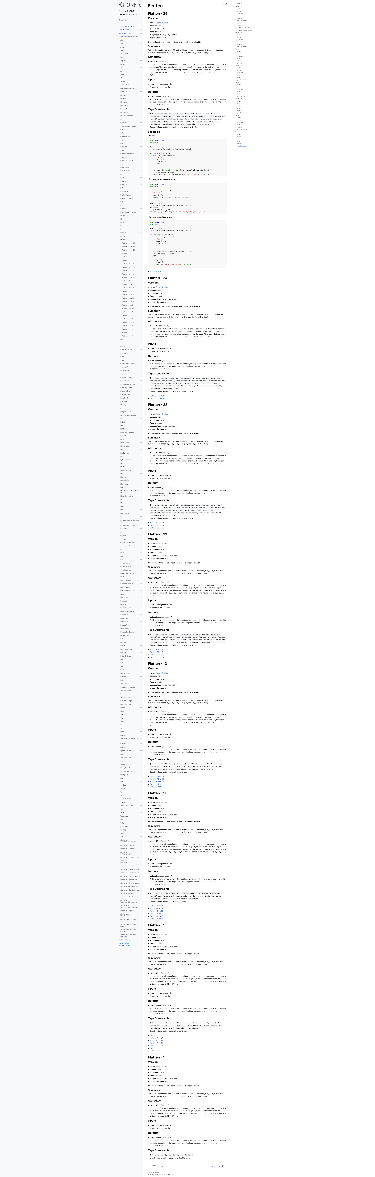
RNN (122, 577)
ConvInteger (124, 167)
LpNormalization (126, 460)
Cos (121, 174)
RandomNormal (125, 580)
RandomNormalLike (127, 584)
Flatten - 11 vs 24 (128, 281)
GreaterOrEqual (126, 377)
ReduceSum (124, 628)
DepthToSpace (125, 195)
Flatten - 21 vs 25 (128, 253)
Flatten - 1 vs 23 (128, 322)
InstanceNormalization (128, 415)
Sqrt (122, 761)
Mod (122, 506)
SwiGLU (123, 785)
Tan (121, 792)
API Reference (124, 30)
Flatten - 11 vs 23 (128, 284)
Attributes (240, 13)
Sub (121, 778)
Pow (122, 560)
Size (121, 728)
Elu (121, 219)
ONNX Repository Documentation (125, 944)
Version (239, 9)
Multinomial (124, 513)
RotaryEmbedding (126, 656)
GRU (122, 343)
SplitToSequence (126, 757)
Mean (122, 487)
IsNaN (122, 422)
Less (122, 439)
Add (121, 50)
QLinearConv (125, 563)
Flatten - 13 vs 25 (128, 264)
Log (121, 450)
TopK (122, 813)
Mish (122, 503)
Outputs (239, 18)
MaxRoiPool (124, 480)
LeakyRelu (124, 436)
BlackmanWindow (126, 116)
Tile (121, 809)
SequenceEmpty (126, 690)
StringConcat (125, 768)
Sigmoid (123, 714)
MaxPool (123, 477)
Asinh (122, 71)
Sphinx (157, 1174)
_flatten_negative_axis (245, 30)
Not (121, 532)
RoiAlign (123, 653)
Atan (122, 74)
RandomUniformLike (127, 591)
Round (122, 659)
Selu (122, 680)
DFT (121, 188)
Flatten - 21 (238, 65)
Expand (123, 233)
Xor (121, 837)
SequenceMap (125, 704)
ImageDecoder (125, 412)
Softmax (123, 735)
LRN (121, 425)
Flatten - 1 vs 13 (127, 329)
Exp (121, 229)
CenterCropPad (126, 136)
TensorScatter (125, 799)
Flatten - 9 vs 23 (128, 302)
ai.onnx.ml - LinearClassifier (130, 873)
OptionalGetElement (127, 542)
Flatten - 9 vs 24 (128, 298)
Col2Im (122, 143)
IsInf (121, 419)
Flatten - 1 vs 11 (127, 332)
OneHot (123, 535)
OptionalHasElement (127, 546)
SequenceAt (124, 683)
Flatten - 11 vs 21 (128, 288)
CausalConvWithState (128, 126)
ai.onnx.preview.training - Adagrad (129, 920)
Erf (121, 226)
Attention (123, 81)
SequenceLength (126, 701)
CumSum (123, 185)
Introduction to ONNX (126, 26)
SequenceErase (126, 694)
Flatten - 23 (238, 49)
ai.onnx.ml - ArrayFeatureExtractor (128, 841)
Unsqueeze (124, 826)
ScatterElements (126, 673)
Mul (121, 510)
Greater (123, 374)
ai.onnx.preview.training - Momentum (129, 935)
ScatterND (124, 677)
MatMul (123, 467)
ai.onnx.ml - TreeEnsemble (129, 897)
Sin (121, 721)
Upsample (123, 830)
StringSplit (124, 775)
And (121, 57)
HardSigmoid (125, 394)
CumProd (123, 181)
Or (121, 549)
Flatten (123, 240)
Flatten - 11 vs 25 (128, 277)
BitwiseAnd (124, 102)
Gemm (122, 360)
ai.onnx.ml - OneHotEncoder (130, 883)
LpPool (122, 463)
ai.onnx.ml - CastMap (127, 849)
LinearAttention (125, 446)
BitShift (123, 99)
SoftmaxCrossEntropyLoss (129, 739)
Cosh (122, 178)
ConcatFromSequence (128, 154)
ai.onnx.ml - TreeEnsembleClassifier (128, 901)
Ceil (121, 129)
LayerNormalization (127, 432)
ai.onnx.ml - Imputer (127, 866)
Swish (122, 788)
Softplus (123, 744)
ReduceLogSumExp (127, 611)
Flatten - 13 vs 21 (128, 274)
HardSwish (124, 398)
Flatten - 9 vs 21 (128, 305)
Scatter (123, 670)
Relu (122, 639)
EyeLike (123, 236)
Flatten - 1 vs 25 (127, 315)
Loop (122, 456)
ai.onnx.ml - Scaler (127, 893)
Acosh (122, 47)
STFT (122, 663)
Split (122, 754)
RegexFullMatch (126, 635)
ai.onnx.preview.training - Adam (129, 925)
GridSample (124, 381)
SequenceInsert (126, 697)
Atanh (122, 78)
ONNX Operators (125, 33)
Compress (124, 147)
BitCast (123, 95)
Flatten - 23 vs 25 (128, 247)
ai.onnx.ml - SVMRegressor (130, 890)
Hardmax (123, 401)
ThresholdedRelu (126, 806)
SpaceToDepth (125, 751)
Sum (122, 782)
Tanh (122, 795)
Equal (122, 222)
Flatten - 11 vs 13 (128, 291)
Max (121, 474)
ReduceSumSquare (127, 632)
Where (122, 833)
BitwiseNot (124, 105)
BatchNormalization (127, 88)
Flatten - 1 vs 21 (127, 326)
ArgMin (122, 64)
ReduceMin (124, 622)
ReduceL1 (123, 601)
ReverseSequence (126, 649)
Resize (122, 646)
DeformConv (124, 191)
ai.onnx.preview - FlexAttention (126, 915)
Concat (123, 150)
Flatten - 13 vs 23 (128, 271)
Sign (122, 718)
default (240, 25)
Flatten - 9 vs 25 (128, 295)
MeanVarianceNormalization (129, 492)
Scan (122, 666)
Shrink (122, 711)
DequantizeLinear (126, 198)
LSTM (122, 429)
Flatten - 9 (238, 115)
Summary (239, 11)
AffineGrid (124, 54)
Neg (121, 517)
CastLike (123, 123)
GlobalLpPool (125, 367)
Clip (121, 140)
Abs (121, 40)
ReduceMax (124, 615)
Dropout (123, 209)
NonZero (123, 529)
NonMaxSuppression (127, 525)
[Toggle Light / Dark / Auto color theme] (226, 4)
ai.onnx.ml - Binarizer (127, 845)
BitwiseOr (123, 109)
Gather (122, 346)
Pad (121, 556)
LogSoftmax (124, 453)
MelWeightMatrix (126, 496)
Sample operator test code (129, 37)
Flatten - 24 (238, 32)
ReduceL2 (124, 604)
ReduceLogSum (126, 608)
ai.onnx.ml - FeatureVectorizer (126, 861)
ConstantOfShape (126, 160)
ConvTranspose (125, 171)
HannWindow (125, 391)
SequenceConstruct (127, 687)
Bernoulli (123, 92)
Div (121, 205)
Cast (122, 119)
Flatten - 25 (238, 6)
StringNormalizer (126, 771)
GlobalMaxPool (125, 370)
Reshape (123, 642)
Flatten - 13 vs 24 (128, 267)
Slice (122, 732)
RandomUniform (126, 587)
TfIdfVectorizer (125, 802)
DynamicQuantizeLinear (129, 212)
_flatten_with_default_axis (246, 28)
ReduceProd (124, 625)
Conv (122, 164)
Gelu (122, 357)
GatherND (124, 353)
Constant (123, 157)
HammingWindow (126, 388)
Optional (123, 539)
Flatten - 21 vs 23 (128, 260)
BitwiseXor (124, 112)
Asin (121, 68)
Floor (122, 339)
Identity (123, 405)
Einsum (122, 216)
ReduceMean (125, 618)
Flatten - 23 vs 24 (128, 250)
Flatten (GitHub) (162, 23)
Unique (122, 823)
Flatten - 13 (238, 82)
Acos (122, 43)
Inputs (238, 16)
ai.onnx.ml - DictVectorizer (129, 857)
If (120, 408)
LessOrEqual (124, 443)
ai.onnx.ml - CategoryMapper (126, 853)
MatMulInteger (125, 470)
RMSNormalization (127, 573)
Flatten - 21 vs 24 (128, 257)
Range (122, 594)
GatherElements (126, 350)
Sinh (122, 725)
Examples (239, 23)
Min (121, 499)
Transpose (124, 816)
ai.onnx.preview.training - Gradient (129, 930)
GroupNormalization (127, 384)
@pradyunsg (166, 1174)
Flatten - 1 (238, 132)
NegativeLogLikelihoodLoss (129, 521)
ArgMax (123, 61)
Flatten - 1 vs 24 (128, 319)
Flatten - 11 (238, 98)
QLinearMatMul (126, 566)
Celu (122, 133)
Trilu (122, 819)
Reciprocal (124, 597)
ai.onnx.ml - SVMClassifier (129, 886)
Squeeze (123, 764)
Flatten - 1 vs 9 (127, 336)
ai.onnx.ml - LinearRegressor (130, 876)
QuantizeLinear (125, 570)
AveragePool (124, 85)
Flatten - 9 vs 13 (128, 308)
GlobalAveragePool (127, 363)
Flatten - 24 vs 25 (128, 243)
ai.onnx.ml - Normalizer (128, 880)
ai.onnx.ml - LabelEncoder (129, 869)
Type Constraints (242, 20)
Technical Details (125, 940)
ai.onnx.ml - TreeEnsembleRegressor (129, 906)
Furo (172, 1174)
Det (121, 202)
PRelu (122, 553)
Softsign (123, 747)
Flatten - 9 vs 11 (127, 312)
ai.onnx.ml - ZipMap (127, 911)
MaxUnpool (124, 484)
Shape (122, 708)
